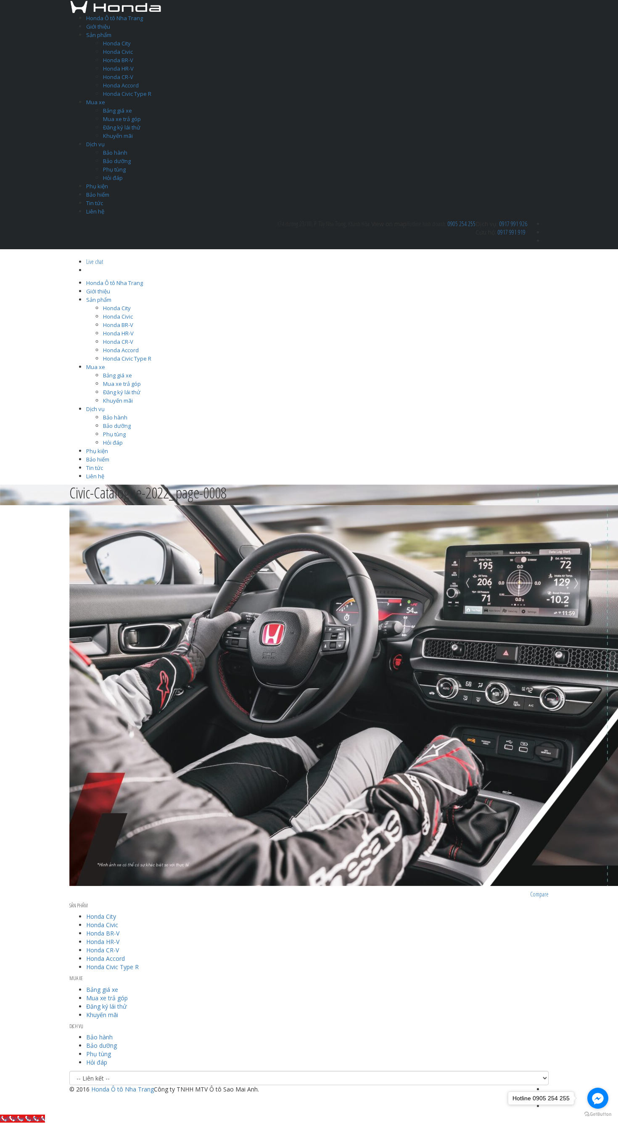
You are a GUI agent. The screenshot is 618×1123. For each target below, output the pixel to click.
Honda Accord (121, 85)
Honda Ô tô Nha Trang (114, 18)
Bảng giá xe (117, 110)
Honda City (117, 43)
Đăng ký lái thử (121, 127)
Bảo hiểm (97, 194)
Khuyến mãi (118, 136)
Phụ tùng (114, 169)
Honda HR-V (118, 68)
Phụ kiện (97, 186)
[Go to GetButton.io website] (597, 1114)
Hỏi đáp (113, 178)
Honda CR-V (118, 77)
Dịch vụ (95, 144)
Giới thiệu (98, 26)
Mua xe (95, 102)
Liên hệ (95, 211)
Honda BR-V (118, 60)
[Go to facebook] (597, 1098)
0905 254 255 (461, 224)
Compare (539, 894)
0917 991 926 (513, 224)
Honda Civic (118, 51)
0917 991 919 (512, 232)
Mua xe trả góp (122, 119)
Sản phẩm (98, 35)
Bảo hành (115, 152)
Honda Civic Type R (127, 94)
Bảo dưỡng (117, 161)
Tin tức (94, 203)
